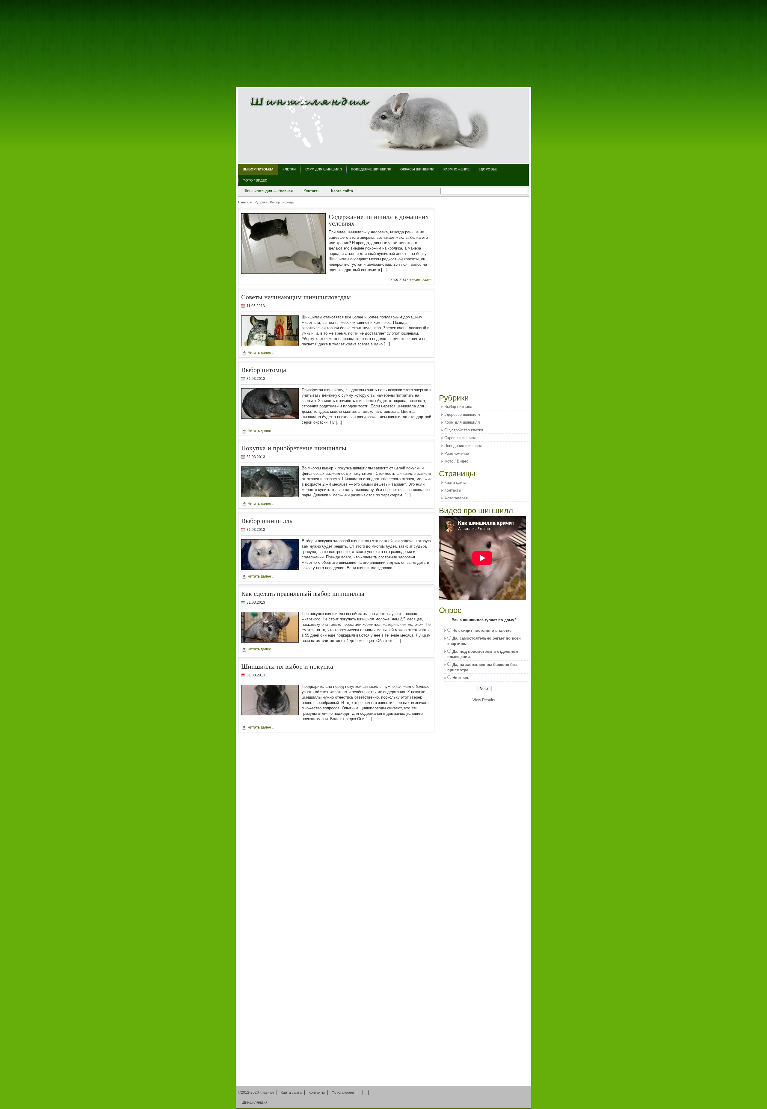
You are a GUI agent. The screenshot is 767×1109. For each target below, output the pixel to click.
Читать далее (420, 280)
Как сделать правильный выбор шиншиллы (302, 593)
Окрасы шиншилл (417, 169)
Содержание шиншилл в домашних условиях (379, 219)
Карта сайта (342, 191)
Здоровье (487, 169)
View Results (483, 700)
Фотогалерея (456, 498)
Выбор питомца (258, 169)
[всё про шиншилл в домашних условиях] (369, 122)
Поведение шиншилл (371, 169)
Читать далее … (262, 352)
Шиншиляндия (253, 1102)
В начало (245, 202)
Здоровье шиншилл (462, 414)
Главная (267, 1092)
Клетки (289, 169)
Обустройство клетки (463, 430)
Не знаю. (460, 678)
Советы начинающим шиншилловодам (296, 296)
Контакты (312, 191)
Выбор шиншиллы (267, 520)
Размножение (456, 169)
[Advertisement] (383, 43)
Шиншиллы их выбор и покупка (287, 666)
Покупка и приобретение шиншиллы (293, 447)
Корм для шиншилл (323, 169)
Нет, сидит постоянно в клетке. (482, 630)
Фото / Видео (255, 180)
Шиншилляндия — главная (268, 191)
